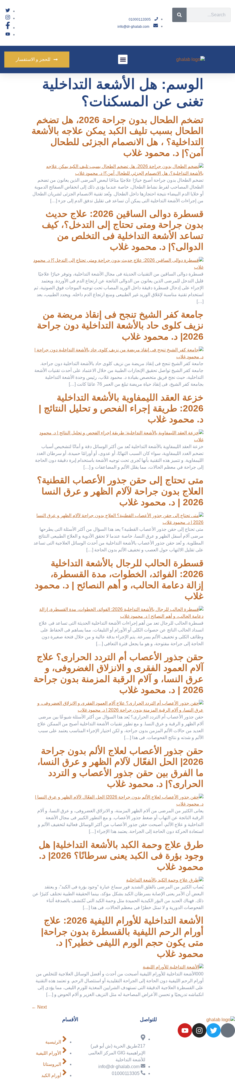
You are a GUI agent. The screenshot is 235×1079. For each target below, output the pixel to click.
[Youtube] (185, 1030)
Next (39, 1007)
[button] (123, 59)
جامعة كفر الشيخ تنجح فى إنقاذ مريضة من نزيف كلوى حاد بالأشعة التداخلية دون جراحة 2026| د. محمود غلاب (120, 325)
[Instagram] (199, 1030)
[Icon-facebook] (228, 1030)
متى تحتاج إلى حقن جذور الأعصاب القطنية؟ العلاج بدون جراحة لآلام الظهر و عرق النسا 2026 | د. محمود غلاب (120, 491)
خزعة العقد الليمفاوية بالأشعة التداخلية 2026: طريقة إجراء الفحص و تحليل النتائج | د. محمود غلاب (121, 408)
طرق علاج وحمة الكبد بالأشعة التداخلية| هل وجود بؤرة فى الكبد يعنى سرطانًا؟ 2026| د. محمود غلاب (121, 856)
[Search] (179, 15)
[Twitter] (213, 1030)
